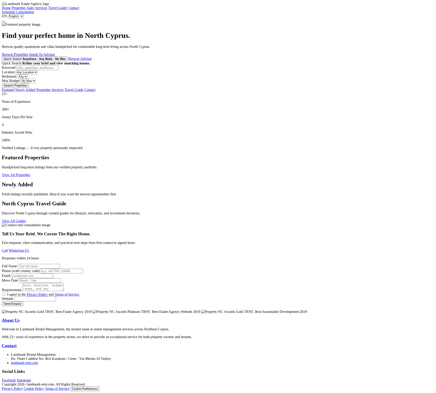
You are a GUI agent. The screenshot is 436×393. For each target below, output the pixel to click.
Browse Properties (15, 54)
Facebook (9, 380)
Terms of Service (67, 294)
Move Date (10, 280)
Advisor (86, 59)
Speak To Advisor (42, 54)
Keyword (8, 67)
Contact (73, 8)
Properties (19, 8)
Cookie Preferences (85, 389)
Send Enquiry (12, 303)
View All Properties (16, 175)
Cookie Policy (34, 389)
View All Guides (14, 221)
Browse (73, 59)
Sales (30, 8)
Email (6, 276)
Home (6, 8)
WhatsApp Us (19, 250)
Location (8, 72)
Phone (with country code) (21, 271)
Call (5, 250)
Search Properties (15, 85)
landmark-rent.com (24, 363)
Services (41, 8)
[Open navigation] (3, 21)
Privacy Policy (37, 294)
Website (7, 299)
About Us (11, 320)
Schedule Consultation (18, 12)
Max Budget (11, 81)
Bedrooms (9, 76)
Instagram (24, 380)
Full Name (9, 266)
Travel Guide (57, 8)
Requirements (12, 290)
